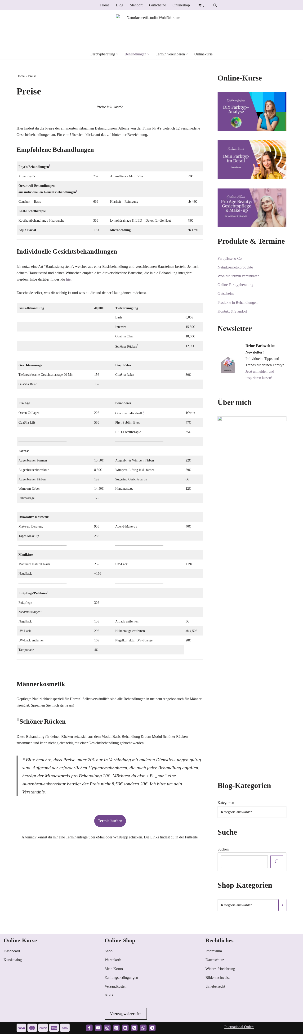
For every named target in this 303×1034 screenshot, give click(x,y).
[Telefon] (134, 1028)
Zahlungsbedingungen (121, 978)
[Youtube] (98, 1028)
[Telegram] (152, 1028)
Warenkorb (113, 960)
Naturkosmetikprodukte (235, 267)
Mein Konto (114, 969)
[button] (117, 54)
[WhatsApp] (143, 1028)
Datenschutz (214, 960)
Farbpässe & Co (230, 258)
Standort (136, 5)
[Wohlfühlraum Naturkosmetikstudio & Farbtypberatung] (151, 29)
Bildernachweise (217, 978)
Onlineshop (181, 5)
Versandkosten (115, 986)
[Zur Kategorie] (282, 905)
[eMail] (125, 1028)
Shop (108, 951)
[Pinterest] (116, 1028)
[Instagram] (107, 1028)
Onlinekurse (203, 54)
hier (68, 279)
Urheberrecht (215, 986)
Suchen (223, 849)
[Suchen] (215, 5)
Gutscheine (157, 5)
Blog (119, 5)
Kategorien (226, 803)
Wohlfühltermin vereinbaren (238, 276)
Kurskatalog (13, 960)
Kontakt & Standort (232, 311)
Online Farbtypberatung (235, 285)
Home (104, 5)
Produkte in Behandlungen (238, 302)
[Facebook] (89, 1028)
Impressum (213, 951)
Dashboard (12, 951)
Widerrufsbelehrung (220, 969)
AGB (109, 995)
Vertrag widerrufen (126, 1014)
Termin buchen (110, 821)
